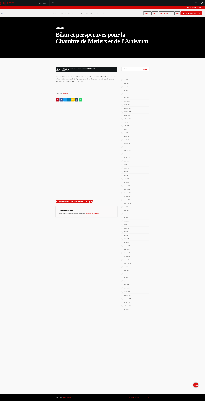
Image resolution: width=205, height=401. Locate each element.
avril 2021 (126, 281)
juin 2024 (126, 171)
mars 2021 (126, 284)
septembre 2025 (127, 118)
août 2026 (126, 80)
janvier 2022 (127, 249)
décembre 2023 (127, 193)
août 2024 (126, 164)
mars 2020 (126, 309)
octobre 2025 (127, 115)
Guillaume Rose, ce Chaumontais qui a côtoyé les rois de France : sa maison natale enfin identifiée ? (102, 181)
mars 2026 (126, 97)
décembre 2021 (127, 253)
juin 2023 (126, 214)
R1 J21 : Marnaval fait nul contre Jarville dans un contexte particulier (138, 371)
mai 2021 (126, 277)
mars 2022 (126, 242)
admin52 (65, 94)
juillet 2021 (126, 270)
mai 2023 (126, 217)
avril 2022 (126, 238)
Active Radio (67, 397)
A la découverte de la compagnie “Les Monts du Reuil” (85, 121)
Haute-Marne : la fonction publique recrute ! (136, 354)
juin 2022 (126, 231)
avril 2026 (126, 94)
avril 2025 (126, 136)
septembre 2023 (127, 203)
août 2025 (126, 122)
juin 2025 (126, 129)
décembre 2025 (127, 108)
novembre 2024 (127, 154)
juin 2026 (126, 87)
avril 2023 (126, 221)
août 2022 (126, 224)
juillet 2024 (126, 168)
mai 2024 (126, 175)
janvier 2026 (127, 104)
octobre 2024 (127, 157)
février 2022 (127, 245)
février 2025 (127, 143)
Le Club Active (129, 331)
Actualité (61, 175)
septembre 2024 (127, 161)
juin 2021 (126, 274)
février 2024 (127, 185)
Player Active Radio (191, 13)
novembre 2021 (127, 256)
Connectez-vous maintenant (92, 213)
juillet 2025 (126, 125)
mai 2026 (126, 90)
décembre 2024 (127, 150)
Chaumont (93, 175)
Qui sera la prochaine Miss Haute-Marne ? (136, 378)
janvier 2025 (127, 147)
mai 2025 (126, 133)
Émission (127, 328)
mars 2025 (126, 140)
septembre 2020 (127, 305)
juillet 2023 (126, 210)
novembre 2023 (127, 196)
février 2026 (127, 101)
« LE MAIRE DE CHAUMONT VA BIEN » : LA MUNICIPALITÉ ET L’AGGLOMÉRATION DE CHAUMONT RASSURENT (70, 183)
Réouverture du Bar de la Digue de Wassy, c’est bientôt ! (138, 362)
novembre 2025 (127, 111)
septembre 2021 (127, 263)
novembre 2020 (127, 298)
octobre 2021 (127, 260)
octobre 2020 (127, 302)
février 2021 (127, 288)
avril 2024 (126, 178)
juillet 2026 (126, 83)
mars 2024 (126, 182)
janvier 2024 (127, 189)
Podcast (60, 27)
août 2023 (126, 207)
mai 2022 (126, 235)
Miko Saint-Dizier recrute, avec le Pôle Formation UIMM (138, 345)
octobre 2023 (127, 200)
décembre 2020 (127, 295)
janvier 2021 (127, 291)
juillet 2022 (126, 228)
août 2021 (126, 267)
